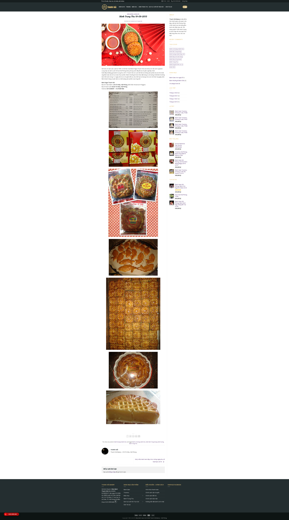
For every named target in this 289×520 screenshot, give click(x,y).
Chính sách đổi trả (151, 495)
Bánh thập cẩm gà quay (175, 59)
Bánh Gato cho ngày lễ (176, 77)
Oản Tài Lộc (168, 7)
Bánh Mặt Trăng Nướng (151, 442)
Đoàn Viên (172, 67)
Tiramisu (128, 7)
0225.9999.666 (109, 502)
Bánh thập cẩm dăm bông (176, 56)
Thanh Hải (139, 21)
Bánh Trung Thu (143, 7)
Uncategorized (173, 83)
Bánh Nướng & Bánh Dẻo (133, 14)
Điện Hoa (134, 7)
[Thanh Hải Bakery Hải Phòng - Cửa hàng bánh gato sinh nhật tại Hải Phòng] (109, 7)
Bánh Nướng (161, 442)
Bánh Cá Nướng (136, 442)
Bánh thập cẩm (180, 54)
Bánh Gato (122, 7)
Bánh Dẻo (143, 442)
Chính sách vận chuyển (152, 492)
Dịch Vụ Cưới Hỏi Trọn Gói (156, 7)
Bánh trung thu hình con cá (176, 64)
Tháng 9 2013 (173, 102)
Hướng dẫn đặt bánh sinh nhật (155, 501)
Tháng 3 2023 (173, 93)
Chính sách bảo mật (151, 498)
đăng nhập (112, 472)
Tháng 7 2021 (173, 99)
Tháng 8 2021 (173, 96)
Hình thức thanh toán (152, 489)
